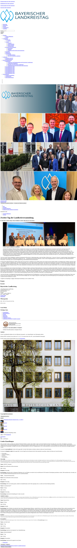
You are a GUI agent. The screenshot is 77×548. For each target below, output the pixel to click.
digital (8, 434)
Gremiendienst (5, 312)
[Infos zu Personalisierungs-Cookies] (7, 457)
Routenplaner (22, 338)
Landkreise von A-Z (7, 317)
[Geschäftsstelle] (39, 411)
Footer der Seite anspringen (5, 7)
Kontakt (4, 314)
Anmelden (5, 28)
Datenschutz (5, 316)
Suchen (1, 30)
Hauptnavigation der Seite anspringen (7, 1)
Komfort (3, 455)
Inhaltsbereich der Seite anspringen (7, 3)
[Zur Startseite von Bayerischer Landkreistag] (24, 22)
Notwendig (4, 453)
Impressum (5, 315)
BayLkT (5, 422)
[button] (4, 35)
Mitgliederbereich (6, 313)
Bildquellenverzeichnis (5, 416)
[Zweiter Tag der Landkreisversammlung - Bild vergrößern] (39, 245)
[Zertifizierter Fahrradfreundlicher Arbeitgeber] (12, 326)
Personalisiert (4, 457)
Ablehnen (8, 544)
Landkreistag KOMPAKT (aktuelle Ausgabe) (11, 318)
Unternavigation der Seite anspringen (7, 5)
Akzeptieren (3, 544)
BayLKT (5, 429)
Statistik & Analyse (5, 454)
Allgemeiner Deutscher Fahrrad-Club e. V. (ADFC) (13, 419)
